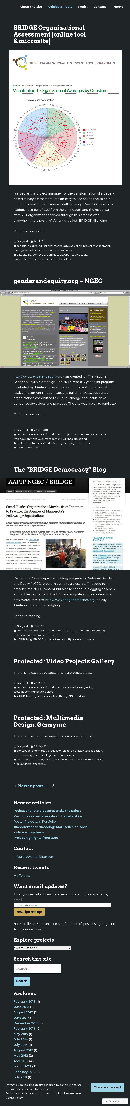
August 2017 (23, 1012)
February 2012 (24, 1072)
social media (98, 434)
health (69, 759)
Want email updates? (40, 886)
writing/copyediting (75, 438)
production (84, 443)
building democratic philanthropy (47, 696)
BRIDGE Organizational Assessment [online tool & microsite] (50, 34)
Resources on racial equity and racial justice (48, 816)
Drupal (43, 254)
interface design (92, 750)
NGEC (72, 696)
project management (96, 245)
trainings (19, 250)
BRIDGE (38, 639)
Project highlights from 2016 (36, 838)
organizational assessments (31, 259)
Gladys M (22, 241)
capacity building (27, 245)
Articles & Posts (60, 7)
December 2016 (26, 1023)
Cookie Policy (14, 1097)
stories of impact (55, 639)
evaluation (75, 245)
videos (81, 696)
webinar (55, 250)
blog (29, 639)
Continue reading (27, 231)
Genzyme (58, 759)
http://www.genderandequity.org (38, 376)
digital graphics (72, 750)
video (50, 691)
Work (82, 7)
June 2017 (21, 1018)
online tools (55, 254)
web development (37, 250)
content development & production (39, 434)
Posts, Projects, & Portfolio (35, 821)
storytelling (98, 630)
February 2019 (25, 1001)
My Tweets (22, 876)
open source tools (75, 254)
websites (66, 250)
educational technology (53, 245)
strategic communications (30, 691)
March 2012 (22, 1066)
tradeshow (39, 763)
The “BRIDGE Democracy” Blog (60, 469)
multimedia (24, 443)
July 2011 (20, 1077)
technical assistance (61, 259)
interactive (80, 759)
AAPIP (21, 639)
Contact (99, 7)
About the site (31, 7)
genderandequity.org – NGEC (58, 281)
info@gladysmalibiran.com (34, 857)
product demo (23, 763)
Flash (47, 759)
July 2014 (21, 1039)
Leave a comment (28, 448)
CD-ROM (37, 759)
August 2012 (23, 1050)
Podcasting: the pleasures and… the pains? (47, 811)
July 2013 (21, 1045)
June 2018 (21, 1007)
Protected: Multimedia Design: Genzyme (49, 721)
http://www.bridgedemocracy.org (70, 600)
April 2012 (21, 1061)
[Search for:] (37, 969)
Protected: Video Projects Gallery (64, 661)
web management (50, 438)
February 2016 (25, 1028)
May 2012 (21, 1056)
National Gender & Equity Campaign (54, 443)
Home (118, 7)
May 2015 (21, 1034)
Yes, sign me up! (29, 912)
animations (24, 759)
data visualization (27, 254)
